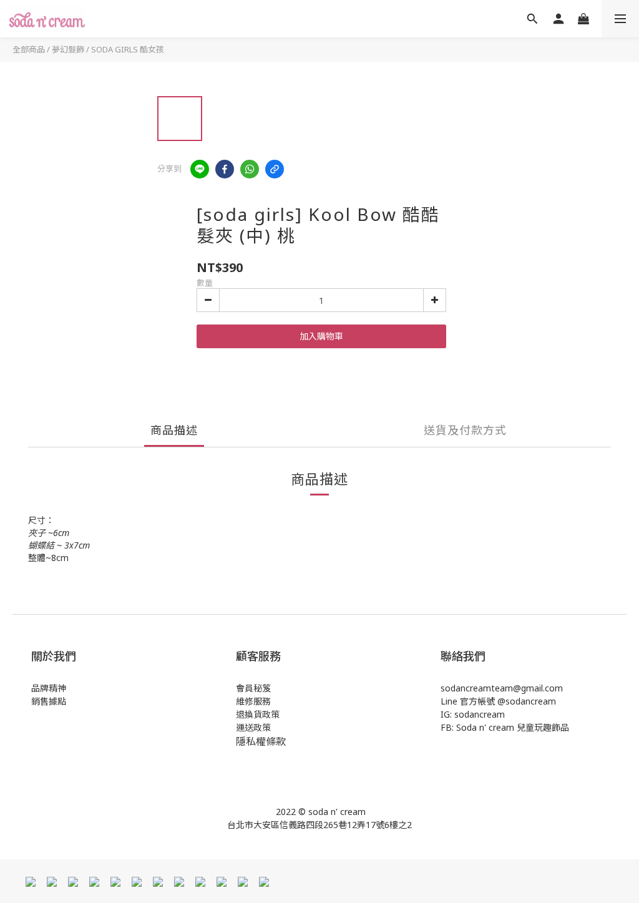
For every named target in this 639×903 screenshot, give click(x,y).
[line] (199, 169)
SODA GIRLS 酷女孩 (127, 49)
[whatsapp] (249, 169)
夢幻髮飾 (68, 49)
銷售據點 (48, 701)
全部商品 (28, 49)
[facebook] (224, 169)
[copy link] (274, 169)
